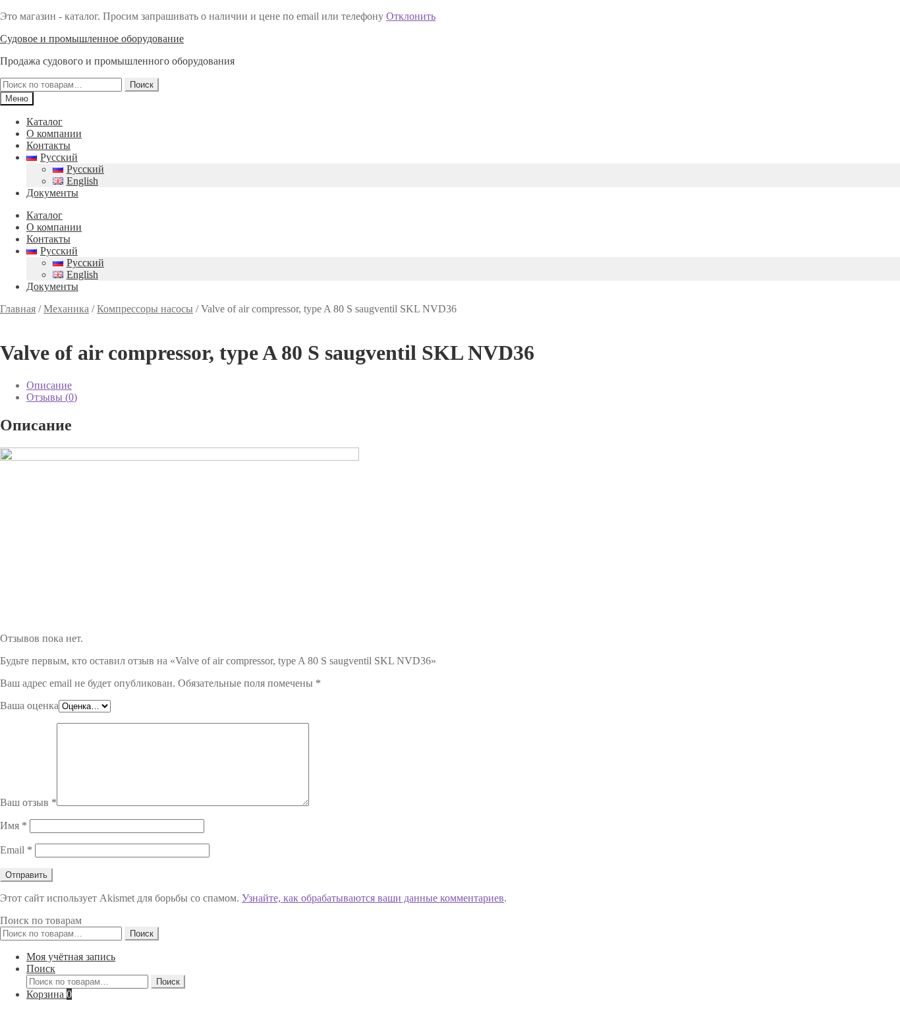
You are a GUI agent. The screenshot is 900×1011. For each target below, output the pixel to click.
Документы (52, 192)
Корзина (49, 994)
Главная (18, 308)
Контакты (48, 145)
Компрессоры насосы (145, 308)
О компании (54, 133)
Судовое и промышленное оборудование (92, 38)
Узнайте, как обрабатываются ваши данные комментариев (373, 898)
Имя (13, 825)
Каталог (44, 121)
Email (16, 849)
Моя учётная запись (70, 956)
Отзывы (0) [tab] (51, 397)
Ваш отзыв (28, 802)
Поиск (142, 85)
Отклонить (411, 16)
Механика (66, 308)
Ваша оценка (29, 705)
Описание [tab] (49, 385)
